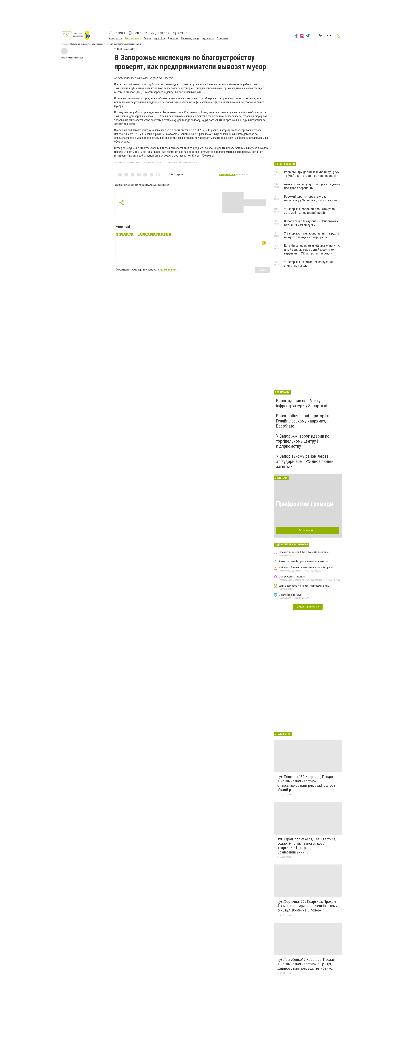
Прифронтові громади (304, 504)
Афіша (182, 33)
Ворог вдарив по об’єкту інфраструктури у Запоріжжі (301, 403)
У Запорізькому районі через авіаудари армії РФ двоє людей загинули (304, 461)
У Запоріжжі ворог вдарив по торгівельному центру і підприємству (302, 441)
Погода (147, 38)
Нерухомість (208, 38)
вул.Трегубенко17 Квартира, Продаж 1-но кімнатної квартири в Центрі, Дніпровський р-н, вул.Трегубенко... (306, 963)
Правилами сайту (169, 269)
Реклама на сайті (133, 38)
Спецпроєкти (115, 38)
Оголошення (222, 38)
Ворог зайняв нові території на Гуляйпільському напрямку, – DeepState (304, 420)
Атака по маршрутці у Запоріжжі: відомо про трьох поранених (312, 186)
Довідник (140, 33)
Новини (119, 33)
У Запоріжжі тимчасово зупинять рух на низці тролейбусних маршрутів (312, 235)
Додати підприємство (308, 606)
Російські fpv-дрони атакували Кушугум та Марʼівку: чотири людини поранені (311, 174)
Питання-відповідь (190, 38)
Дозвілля (162, 33)
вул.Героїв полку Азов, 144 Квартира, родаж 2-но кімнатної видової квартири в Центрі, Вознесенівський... (306, 845)
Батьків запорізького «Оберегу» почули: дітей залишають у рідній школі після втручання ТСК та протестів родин (312, 249)
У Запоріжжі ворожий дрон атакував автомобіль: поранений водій (309, 211)
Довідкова (173, 38)
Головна (64, 44)
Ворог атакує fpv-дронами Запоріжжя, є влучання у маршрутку (311, 223)
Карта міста (159, 38)
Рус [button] (321, 35)
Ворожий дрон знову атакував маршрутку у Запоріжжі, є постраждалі (310, 198)
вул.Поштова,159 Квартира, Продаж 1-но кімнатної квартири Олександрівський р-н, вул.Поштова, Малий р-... (306, 783)
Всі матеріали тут (308, 530)
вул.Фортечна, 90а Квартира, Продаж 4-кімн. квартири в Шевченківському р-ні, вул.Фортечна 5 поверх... (307, 905)
